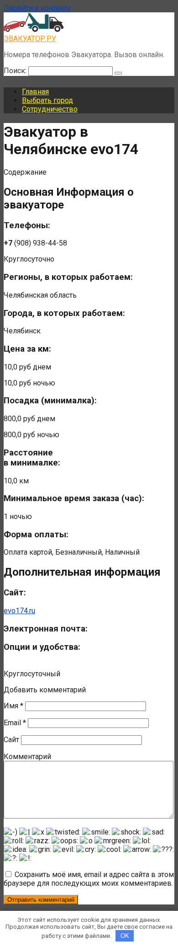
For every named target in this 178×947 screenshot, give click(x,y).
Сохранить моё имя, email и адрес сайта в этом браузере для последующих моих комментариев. (89, 879)
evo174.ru (19, 610)
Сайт (11, 739)
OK (124, 935)
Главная (35, 91)
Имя (13, 705)
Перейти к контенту (37, 8)
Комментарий (27, 756)
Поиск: (16, 70)
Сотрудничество (50, 109)
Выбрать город (47, 100)
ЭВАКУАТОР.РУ (30, 38)
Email (15, 722)
